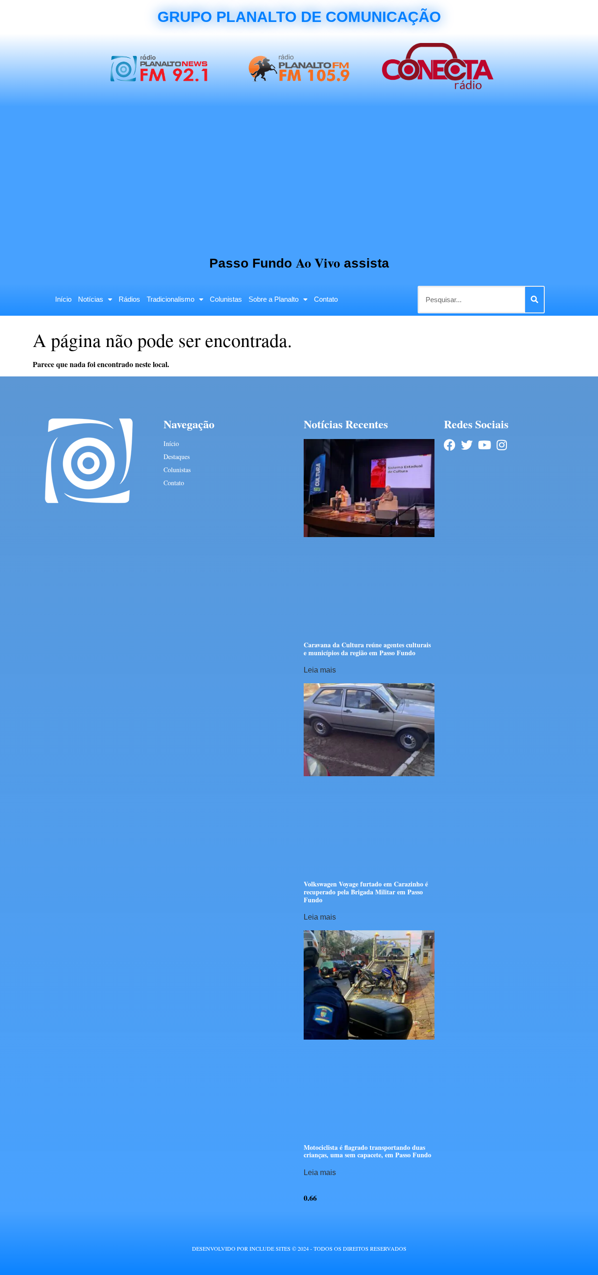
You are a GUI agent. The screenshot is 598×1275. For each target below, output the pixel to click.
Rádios (129, 299)
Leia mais (320, 670)
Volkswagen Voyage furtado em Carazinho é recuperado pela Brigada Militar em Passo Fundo (366, 892)
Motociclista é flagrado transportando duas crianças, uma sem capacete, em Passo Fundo (367, 1151)
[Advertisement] (299, 176)
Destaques (177, 456)
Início (63, 299)
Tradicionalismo (170, 299)
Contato (326, 299)
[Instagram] (501, 445)
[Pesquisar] (534, 299)
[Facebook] (450, 445)
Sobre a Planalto (274, 299)
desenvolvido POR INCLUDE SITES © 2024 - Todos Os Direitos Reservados (299, 1248)
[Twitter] (467, 445)
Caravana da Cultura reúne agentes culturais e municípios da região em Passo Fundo (367, 649)
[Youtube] (484, 445)
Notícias (90, 299)
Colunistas (226, 299)
